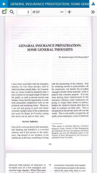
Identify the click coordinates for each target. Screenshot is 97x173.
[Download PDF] (93, 4)
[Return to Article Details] (4, 4)
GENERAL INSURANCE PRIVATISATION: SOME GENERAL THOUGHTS (53, 4)
